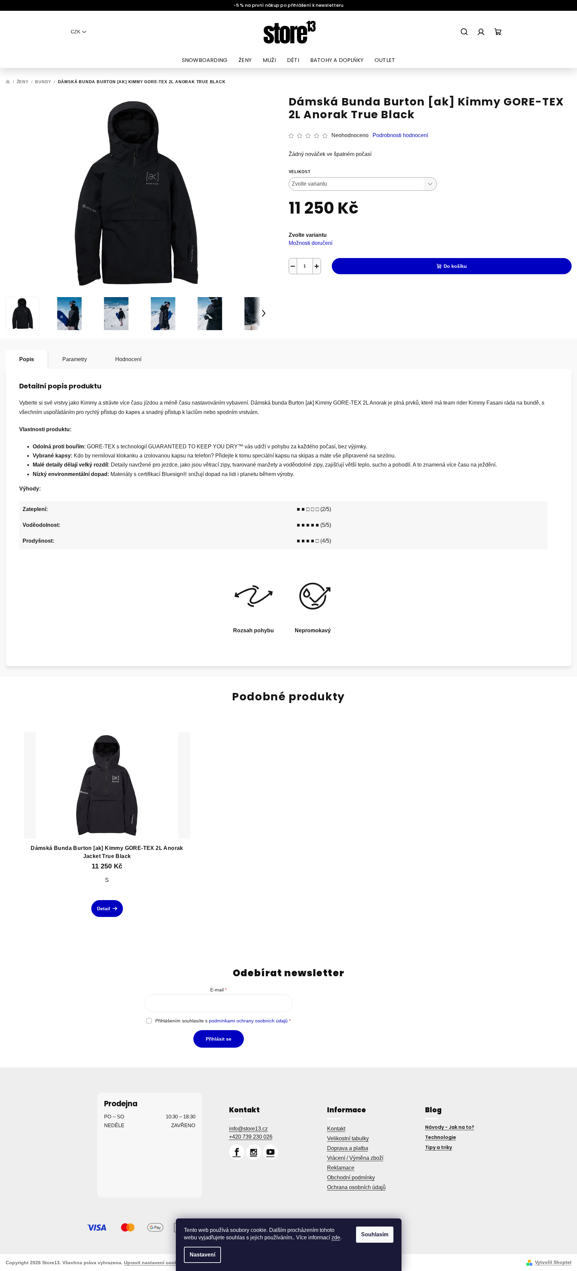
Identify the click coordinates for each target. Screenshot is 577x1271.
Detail (103, 908)
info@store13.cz (248, 1129)
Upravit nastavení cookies (154, 1262)
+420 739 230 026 (251, 1137)
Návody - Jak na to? (449, 1127)
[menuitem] (205, 60)
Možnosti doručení (310, 243)
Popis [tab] (26, 359)
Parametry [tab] (74, 359)
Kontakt (336, 1129)
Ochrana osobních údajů (356, 1187)
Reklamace (340, 1168)
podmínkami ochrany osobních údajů (248, 1020)
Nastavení (202, 1255)
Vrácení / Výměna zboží (355, 1158)
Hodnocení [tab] (128, 359)
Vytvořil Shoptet (553, 1262)
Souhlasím (374, 1234)
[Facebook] (237, 1152)
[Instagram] (253, 1152)
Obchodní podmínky (351, 1177)
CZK (75, 31)
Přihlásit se (218, 1039)
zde (335, 1237)
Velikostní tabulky (348, 1138)
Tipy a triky (438, 1147)
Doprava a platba (347, 1148)
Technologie (440, 1137)
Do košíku (455, 266)
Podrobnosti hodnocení (400, 135)
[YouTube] (270, 1152)
